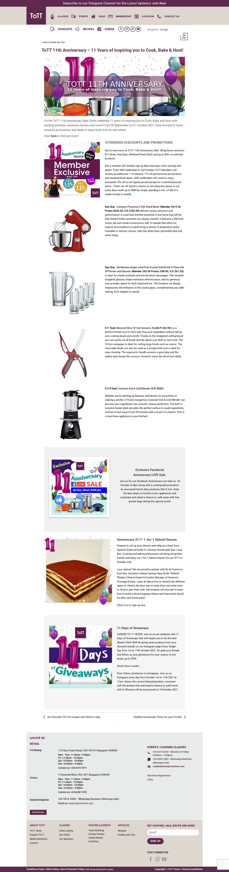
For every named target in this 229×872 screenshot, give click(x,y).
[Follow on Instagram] (126, 29)
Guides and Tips (126, 834)
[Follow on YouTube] (138, 29)
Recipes (122, 830)
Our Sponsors (66, 839)
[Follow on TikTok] (132, 29)
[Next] (106, 571)
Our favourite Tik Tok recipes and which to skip (73, 717)
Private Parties (96, 834)
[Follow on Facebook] (121, 29)
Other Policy (52, 869)
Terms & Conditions (192, 869)
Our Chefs (64, 834)
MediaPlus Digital (106, 869)
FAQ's (150, 779)
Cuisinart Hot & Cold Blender (134, 388)
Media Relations (38, 839)
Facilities (93, 841)
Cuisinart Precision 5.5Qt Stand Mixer (138, 206)
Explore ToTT (37, 834)
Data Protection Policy (72, 869)
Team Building (96, 830)
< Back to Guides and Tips (53, 42)
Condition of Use (35, 869)
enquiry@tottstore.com (80, 803)
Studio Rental (96, 837)
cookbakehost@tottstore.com (168, 766)
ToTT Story (36, 830)
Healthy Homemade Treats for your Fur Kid (158, 717)
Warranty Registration (159, 775)
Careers (34, 843)
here (54, 136)
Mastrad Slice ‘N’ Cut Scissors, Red (137, 328)
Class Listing (66, 830)
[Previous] (50, 571)
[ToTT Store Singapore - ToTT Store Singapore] (37, 16)
